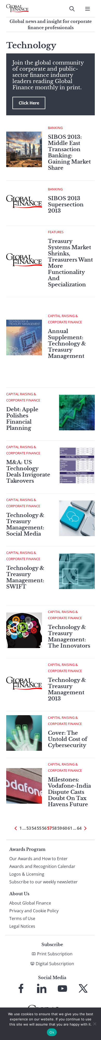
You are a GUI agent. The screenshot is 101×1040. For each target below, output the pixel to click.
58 (54, 828)
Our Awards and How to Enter (38, 858)
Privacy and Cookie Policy (34, 911)
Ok (51, 1032)
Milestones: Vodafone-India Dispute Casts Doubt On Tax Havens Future (69, 792)
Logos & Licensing (26, 874)
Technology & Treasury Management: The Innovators (69, 636)
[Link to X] (83, 988)
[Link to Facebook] (21, 988)
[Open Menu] (87, 9)
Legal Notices (22, 926)
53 (28, 828)
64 (79, 828)
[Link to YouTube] (62, 988)
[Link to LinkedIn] (41, 988)
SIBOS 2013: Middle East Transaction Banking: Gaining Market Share (69, 152)
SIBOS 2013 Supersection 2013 (66, 204)
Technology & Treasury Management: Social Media (25, 524)
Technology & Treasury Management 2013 (67, 689)
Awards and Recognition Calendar (42, 866)
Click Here (29, 103)
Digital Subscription (55, 963)
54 (34, 828)
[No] (94, 1023)
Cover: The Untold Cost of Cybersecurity (67, 739)
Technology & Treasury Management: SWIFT (25, 577)
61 (70, 828)
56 (44, 828)
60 (64, 828)
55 (39, 828)
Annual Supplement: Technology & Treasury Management (67, 343)
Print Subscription (55, 954)
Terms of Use (22, 918)
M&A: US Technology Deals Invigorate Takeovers (28, 471)
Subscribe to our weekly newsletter (43, 882)
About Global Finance (30, 903)
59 (59, 828)
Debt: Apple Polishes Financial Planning (22, 418)
